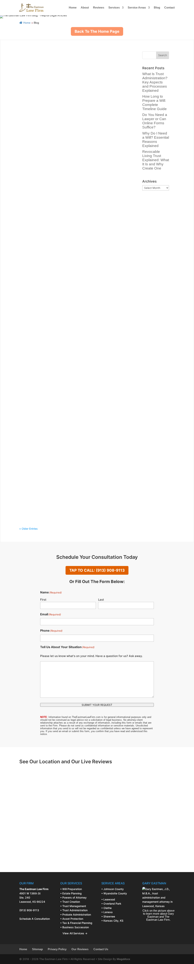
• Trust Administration (74, 910)
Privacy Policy (57, 949)
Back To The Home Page (97, 31)
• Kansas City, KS (112, 920)
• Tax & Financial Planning (76, 922)
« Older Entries (28, 528)
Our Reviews (79, 949)
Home (73, 7)
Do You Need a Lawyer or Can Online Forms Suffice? (65, 156)
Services (114, 7)
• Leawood (108, 899)
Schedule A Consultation (34, 918)
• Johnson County (112, 889)
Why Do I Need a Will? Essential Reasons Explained (64, 204)
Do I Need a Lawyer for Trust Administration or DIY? (65, 295)
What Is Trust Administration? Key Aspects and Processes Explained (154, 82)
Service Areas (137, 7)
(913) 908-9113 (29, 910)
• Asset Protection (71, 918)
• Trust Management (73, 906)
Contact (169, 7)
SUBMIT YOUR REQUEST (97, 704)
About (85, 7)
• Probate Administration (75, 914)
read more (29, 89)
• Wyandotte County (114, 893)
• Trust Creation (70, 901)
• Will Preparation (71, 889)
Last (101, 599)
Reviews (98, 7)
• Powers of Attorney (73, 897)
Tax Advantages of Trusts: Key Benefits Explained (63, 394)
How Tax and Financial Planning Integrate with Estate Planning (74, 489)
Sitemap (37, 949)
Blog (157, 7)
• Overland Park (111, 903)
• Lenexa (107, 912)
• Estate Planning (71, 893)
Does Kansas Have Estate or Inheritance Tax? (60, 441)
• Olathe (106, 908)
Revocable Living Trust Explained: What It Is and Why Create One (76, 251)
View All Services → (73, 933)
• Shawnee (108, 916)
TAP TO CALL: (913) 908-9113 (97, 570)
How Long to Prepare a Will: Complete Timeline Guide (67, 109)
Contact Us (100, 949)
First (43, 599)
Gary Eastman (40, 67)
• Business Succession (74, 927)
